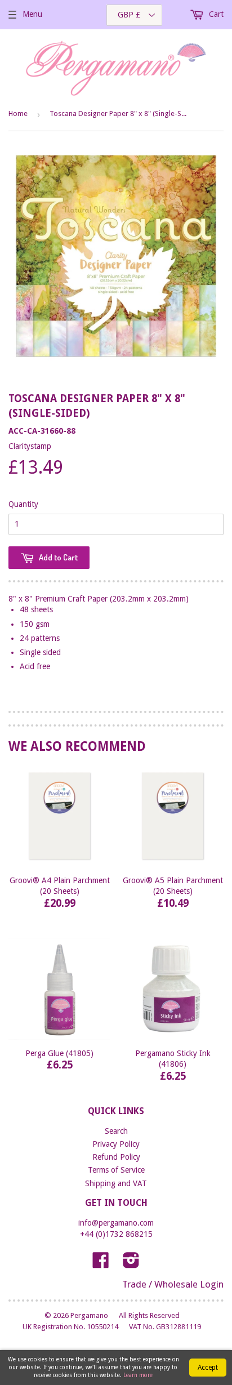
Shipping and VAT (116, 1183)
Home (18, 113)
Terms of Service (116, 1169)
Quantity (23, 504)
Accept (208, 1367)
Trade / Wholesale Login (173, 1284)
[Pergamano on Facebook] (100, 1263)
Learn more (138, 1375)
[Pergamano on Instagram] (131, 1263)
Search (116, 1130)
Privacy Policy (116, 1143)
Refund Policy (116, 1156)
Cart (215, 14)
